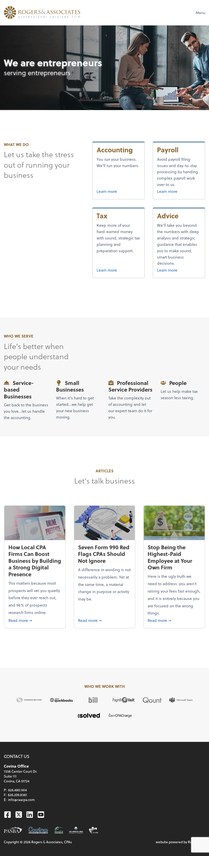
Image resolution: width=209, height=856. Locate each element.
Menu (200, 12)
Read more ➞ (34, 620)
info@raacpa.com (21, 799)
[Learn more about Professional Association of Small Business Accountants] (13, 830)
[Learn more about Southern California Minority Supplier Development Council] (93, 830)
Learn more (118, 191)
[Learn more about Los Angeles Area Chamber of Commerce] (76, 830)
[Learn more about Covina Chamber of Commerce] (38, 830)
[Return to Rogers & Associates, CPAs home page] (42, 12)
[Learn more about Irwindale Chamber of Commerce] (58, 830)
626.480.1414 (17, 789)
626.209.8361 (17, 794)
